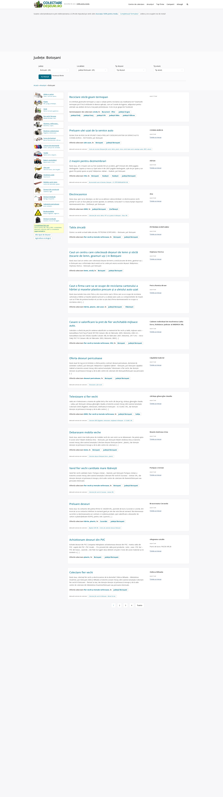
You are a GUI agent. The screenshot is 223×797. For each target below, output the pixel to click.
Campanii (170, 4)
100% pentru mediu (82, 4)
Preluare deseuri (79, 504)
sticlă (95, 112)
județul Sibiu (114, 115)
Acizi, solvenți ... (51, 205)
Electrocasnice (78, 194)
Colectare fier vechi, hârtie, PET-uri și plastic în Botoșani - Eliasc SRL (108, 215)
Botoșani (99, 143)
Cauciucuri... (48, 176)
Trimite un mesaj (155, 137)
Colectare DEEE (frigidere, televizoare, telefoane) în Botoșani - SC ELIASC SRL (110, 420)
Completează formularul (129, 14)
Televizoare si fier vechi (95, 385)
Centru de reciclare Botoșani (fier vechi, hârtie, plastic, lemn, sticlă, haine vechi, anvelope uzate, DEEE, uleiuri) (120, 149)
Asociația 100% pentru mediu (107, 14)
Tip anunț (157, 66)
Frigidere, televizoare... (51, 132)
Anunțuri (150, 4)
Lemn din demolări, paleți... (52, 183)
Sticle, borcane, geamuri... (51, 110)
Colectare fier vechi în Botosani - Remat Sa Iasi (102, 596)
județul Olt (101, 115)
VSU (85, 176)
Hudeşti (105, 176)
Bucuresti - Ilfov (108, 112)
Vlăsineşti (129, 307)
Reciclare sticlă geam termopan (88, 97)
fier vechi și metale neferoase (96, 237)
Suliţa (137, 414)
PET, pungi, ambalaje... (50, 102)
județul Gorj (88, 115)
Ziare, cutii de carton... (50, 95)
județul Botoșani (113, 143)
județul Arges (124, 112)
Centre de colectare (136, 4)
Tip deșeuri (119, 66)
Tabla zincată (77, 227)
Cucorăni (103, 521)
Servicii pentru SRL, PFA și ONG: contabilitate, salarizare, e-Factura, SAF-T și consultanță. (48, 228)
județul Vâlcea (129, 115)
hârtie (86, 307)
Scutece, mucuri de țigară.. (51, 220)
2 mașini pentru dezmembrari (87, 161)
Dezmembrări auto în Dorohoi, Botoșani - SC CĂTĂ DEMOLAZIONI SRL (108, 182)
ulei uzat (87, 143)
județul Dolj (75, 115)
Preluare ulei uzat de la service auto (91, 130)
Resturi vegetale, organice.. (51, 212)
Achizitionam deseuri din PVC (87, 539)
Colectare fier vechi (81, 572)
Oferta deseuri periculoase (85, 358)
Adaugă (180, 4)
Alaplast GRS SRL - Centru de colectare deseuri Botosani (105, 528)
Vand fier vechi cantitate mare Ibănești (93, 468)
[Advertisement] (111, 33)
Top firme (160, 4)
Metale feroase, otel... (50, 117)
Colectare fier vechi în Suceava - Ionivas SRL (101, 492)
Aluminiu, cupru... (51, 124)
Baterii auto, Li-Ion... (50, 161)
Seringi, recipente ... (49, 198)
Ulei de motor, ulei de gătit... (52, 168)
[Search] (187, 4)
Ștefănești (113, 209)
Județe (41, 66)
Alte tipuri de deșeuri (43, 235)
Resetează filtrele (58, 76)
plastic (93, 307)
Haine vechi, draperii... (50, 154)
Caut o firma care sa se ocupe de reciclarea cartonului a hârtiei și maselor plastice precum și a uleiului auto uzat (103, 287)
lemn (86, 270)
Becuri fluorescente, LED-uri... (52, 139)
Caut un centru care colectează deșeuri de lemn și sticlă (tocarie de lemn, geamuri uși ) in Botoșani (103, 253)
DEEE (86, 209)
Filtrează (45, 77)
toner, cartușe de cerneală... (52, 146)
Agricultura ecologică (43, 238)
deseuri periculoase (92, 378)
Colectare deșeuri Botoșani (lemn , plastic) (101, 456)
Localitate (80, 66)
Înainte (139, 605)
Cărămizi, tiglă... (51, 190)
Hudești (115, 176)
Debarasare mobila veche (85, 432)
